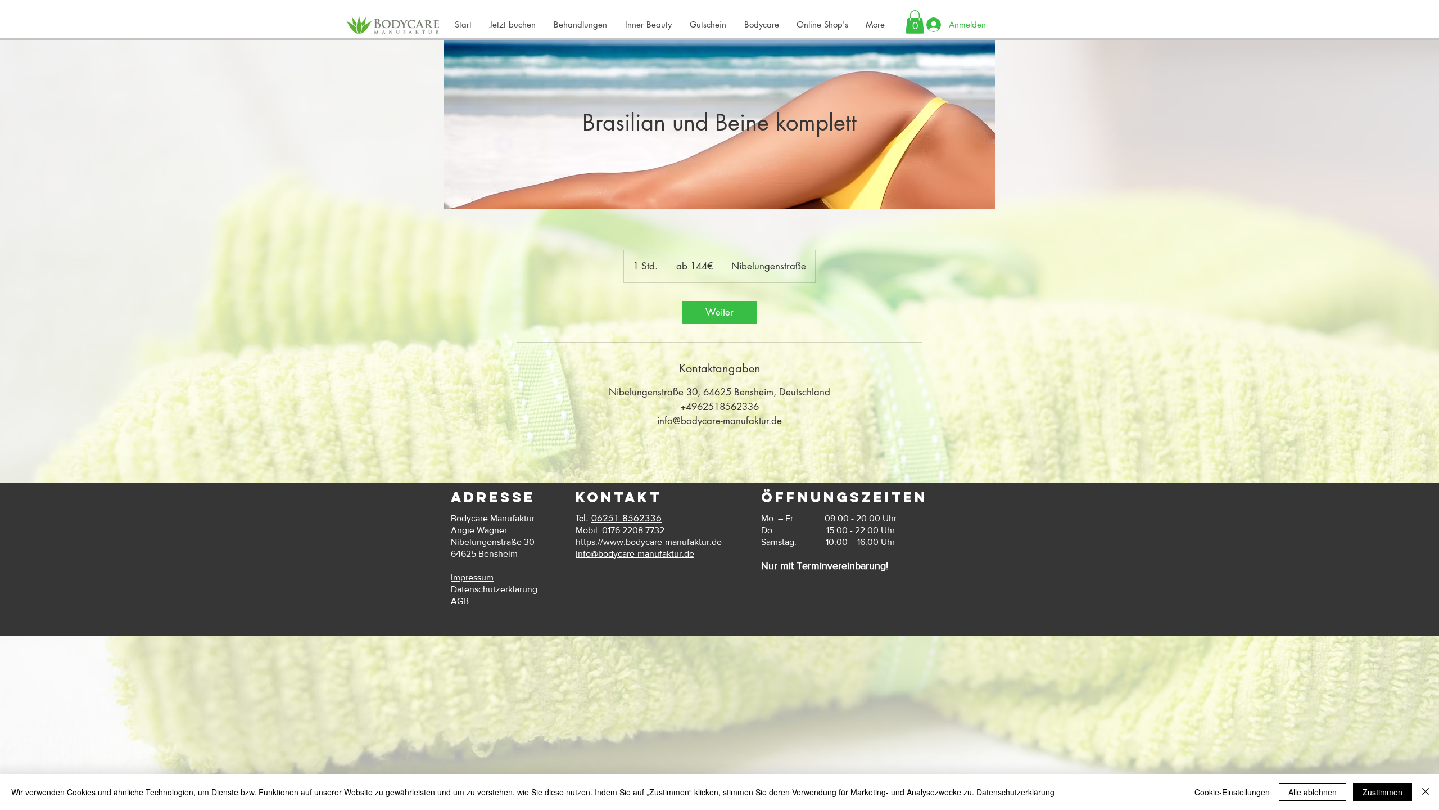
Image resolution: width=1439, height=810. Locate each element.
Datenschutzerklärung (1015, 792)
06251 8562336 (626, 518)
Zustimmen (1382, 792)
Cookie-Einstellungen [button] (1232, 792)
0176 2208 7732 (633, 530)
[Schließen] (1425, 792)
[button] (761, 24)
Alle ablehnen (1312, 792)
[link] (719, 312)
